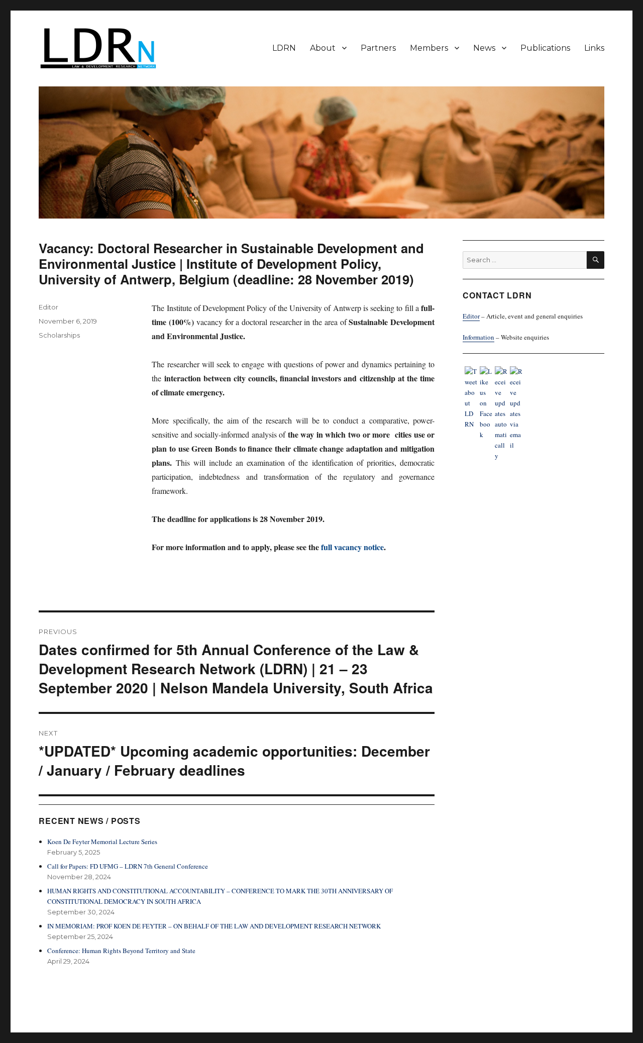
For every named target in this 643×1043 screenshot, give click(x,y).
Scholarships (59, 335)
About (323, 48)
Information (478, 337)
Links (594, 48)
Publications (545, 48)
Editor (48, 307)
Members (429, 48)
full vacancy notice (352, 547)
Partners (378, 48)
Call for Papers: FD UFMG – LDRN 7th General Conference (127, 866)
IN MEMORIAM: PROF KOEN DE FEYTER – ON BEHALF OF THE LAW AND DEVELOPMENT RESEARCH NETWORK (214, 925)
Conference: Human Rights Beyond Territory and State (121, 950)
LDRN (284, 48)
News (484, 48)
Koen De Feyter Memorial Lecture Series (102, 841)
